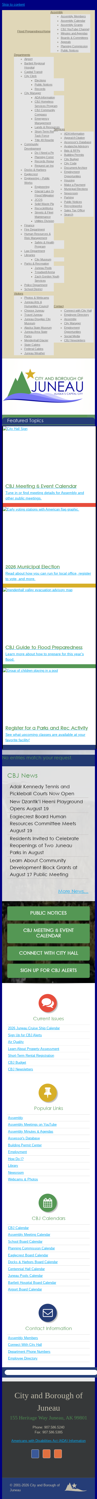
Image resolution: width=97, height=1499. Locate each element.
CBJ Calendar (18, 1228)
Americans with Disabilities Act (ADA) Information (48, 1441)
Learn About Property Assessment (33, 1049)
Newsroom (16, 1173)
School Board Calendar (25, 1241)
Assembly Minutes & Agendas (30, 1131)
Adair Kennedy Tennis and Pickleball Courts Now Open (43, 790)
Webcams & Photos (23, 1179)
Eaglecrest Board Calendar (28, 1255)
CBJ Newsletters (20, 1069)
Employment (17, 1152)
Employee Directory (23, 1358)
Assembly (15, 1118)
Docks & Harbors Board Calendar (33, 1262)
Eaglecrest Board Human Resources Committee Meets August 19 (43, 824)
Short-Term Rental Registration (31, 1055)
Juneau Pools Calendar (25, 1276)
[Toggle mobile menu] (3, 412)
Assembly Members (23, 1338)
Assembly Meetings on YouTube (32, 1124)
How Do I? (16, 1159)
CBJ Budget (17, 1062)
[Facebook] (35, 1453)
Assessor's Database (24, 1138)
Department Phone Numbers (29, 1352)
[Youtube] (58, 1453)
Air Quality (16, 1042)
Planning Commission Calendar (31, 1248)
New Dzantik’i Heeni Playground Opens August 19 (46, 805)
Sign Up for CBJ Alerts (25, 1035)
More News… (73, 891)
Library (13, 1166)
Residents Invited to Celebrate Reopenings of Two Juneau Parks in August (44, 846)
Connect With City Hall (25, 1345)
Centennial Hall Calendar (26, 1269)
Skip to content (13, 4)
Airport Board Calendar (25, 1289)
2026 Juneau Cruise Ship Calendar (34, 1028)
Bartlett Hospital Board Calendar (32, 1283)
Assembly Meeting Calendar (29, 1235)
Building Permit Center (25, 1145)
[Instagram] (46, 1453)
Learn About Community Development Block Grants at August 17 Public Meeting (43, 868)
